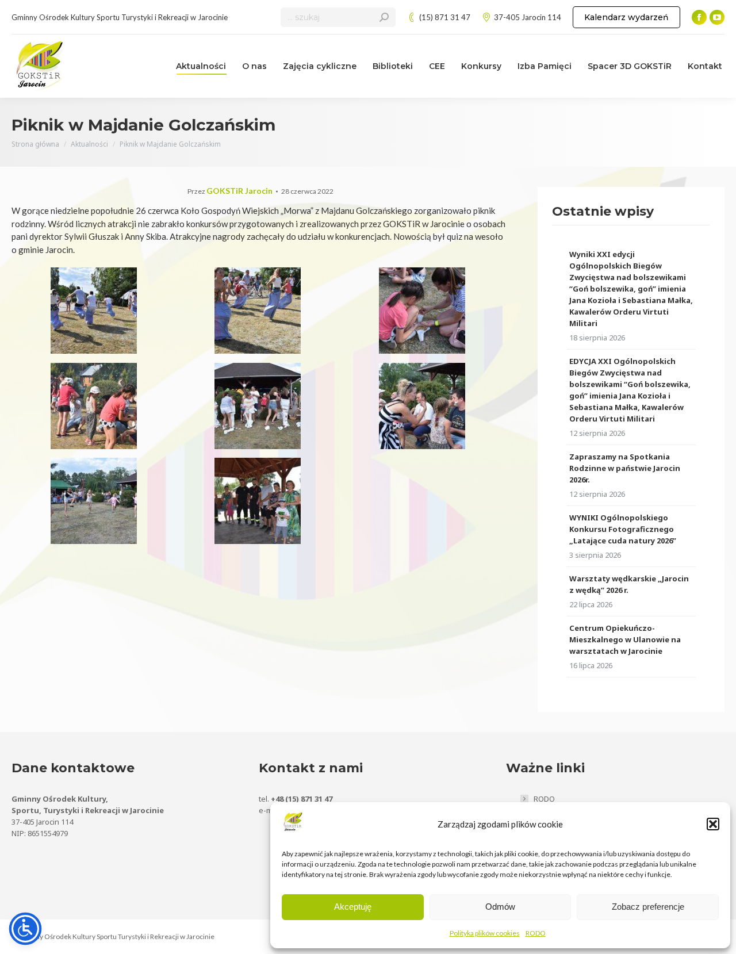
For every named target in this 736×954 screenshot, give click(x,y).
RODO (536, 933)
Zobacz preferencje (648, 906)
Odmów (500, 906)
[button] (713, 824)
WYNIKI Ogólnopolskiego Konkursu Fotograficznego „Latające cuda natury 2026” (622, 529)
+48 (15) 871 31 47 (301, 799)
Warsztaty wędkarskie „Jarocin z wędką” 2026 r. (629, 584)
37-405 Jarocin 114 (527, 17)
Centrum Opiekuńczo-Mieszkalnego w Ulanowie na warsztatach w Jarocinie (625, 639)
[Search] (384, 17)
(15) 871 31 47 (444, 17)
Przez (230, 191)
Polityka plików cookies (485, 933)
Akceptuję (352, 906)
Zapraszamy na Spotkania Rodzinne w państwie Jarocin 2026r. (624, 468)
